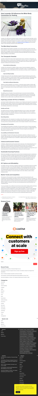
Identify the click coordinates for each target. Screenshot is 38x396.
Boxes (25, 329)
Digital (2, 289)
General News (3, 298)
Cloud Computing (4, 285)
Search (2, 261)
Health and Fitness (4, 299)
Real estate (3, 305)
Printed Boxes (33, 344)
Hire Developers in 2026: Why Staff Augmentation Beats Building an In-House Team (14, 275)
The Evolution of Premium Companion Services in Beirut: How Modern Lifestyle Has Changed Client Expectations (9, 361)
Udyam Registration (26, 351)
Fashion (2, 194)
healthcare (24, 341)
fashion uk (24, 339)
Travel (2, 314)
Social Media (3, 308)
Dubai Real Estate (30, 336)
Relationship (22, 382)
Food (2, 294)
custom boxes (34, 331)
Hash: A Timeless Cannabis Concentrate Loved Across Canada (11, 273)
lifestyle (31, 341)
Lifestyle (2, 303)
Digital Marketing (30, 334)
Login (2, 320)
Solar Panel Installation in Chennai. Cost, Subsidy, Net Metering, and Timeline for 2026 (15, 277)
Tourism (2, 312)
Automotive (21, 329)
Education (21, 366)
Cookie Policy (21, 389)
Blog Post (2, 324)
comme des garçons (23, 331)
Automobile (3, 282)
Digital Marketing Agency (23, 336)
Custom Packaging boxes (23, 334)
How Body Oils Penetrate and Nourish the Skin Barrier (19, 214)
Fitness (33, 339)
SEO (34, 346)
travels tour (34, 349)
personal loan (28, 344)
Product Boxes (22, 346)
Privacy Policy (3, 336)
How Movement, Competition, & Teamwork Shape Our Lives (11, 268)
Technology (3, 310)
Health (21, 341)
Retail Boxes (31, 346)
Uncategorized (3, 315)
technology (26, 349)
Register (2, 322)
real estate (26, 346)
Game (2, 296)
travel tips (21, 351)
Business (2, 283)
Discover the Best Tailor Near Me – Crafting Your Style (31, 214)
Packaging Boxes (22, 344)
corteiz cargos (29, 331)
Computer (2, 287)
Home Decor (3, 301)
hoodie (28, 341)
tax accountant (22, 349)
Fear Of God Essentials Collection (5, 213)
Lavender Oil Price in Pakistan (23, 42)
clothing (32, 329)
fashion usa (29, 339)
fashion (21, 339)
